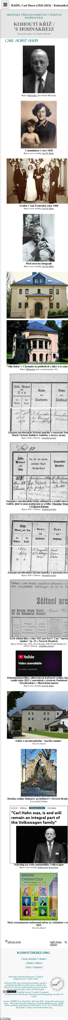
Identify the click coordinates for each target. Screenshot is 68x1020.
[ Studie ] (42, 959)
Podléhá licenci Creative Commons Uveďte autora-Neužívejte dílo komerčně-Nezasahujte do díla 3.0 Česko (34, 994)
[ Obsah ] (30, 963)
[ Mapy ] (38, 963)
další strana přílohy (56, 943)
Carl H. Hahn (48, 153)
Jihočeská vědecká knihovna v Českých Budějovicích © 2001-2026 (25, 978)
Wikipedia (32, 95)
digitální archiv (49, 438)
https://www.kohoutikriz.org (39, 1007)
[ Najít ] (29, 967)
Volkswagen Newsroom (47, 867)
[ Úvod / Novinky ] (29, 959)
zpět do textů (14, 942)
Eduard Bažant (40, 506)
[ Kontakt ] (38, 967)
